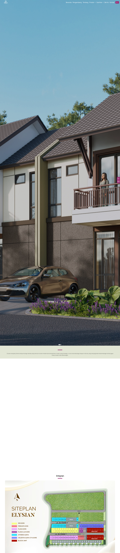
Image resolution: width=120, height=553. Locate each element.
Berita (106, 2)
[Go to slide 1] (59, 344)
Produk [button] (91, 2)
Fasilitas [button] (99, 2)
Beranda (69, 2)
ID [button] (116, 2)
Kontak (112, 2)
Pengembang (77, 2)
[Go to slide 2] (61, 344)
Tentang (85, 2)
